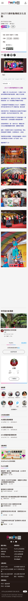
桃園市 (11, 35)
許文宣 (5, 515)
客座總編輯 (17, 559)
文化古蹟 (9, 38)
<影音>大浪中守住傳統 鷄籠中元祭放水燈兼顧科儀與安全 (14, 481)
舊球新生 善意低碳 (7, 489)
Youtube (16, 542)
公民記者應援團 (18, 554)
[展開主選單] (2, 2)
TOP (25, 591)
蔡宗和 (5, 484)
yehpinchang (11, 397)
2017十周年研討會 (19, 569)
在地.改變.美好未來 (19, 574)
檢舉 (13, 26)
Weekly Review (5, 556)
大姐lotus (17, 397)
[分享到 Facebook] (5, 55)
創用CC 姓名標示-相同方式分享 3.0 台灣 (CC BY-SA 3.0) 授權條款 (10, 48)
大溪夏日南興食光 (7, 427)
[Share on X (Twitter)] (8, 55)
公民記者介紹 (18, 556)
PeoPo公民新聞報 (19, 549)
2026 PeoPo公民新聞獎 (7, 570)
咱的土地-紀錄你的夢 (7, 574)
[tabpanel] (13, 348)
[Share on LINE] (11, 55)
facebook (11, 542)
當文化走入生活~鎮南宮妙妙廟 (11, 504)
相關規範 (3, 551)
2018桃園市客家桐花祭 (8, 435)
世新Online (6, 498)
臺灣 (7, 35)
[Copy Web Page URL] (14, 55)
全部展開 (13, 409)
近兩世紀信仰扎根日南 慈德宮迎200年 (13, 512)
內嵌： (4, 75)
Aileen (5, 474)
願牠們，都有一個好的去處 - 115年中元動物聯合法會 (13, 472)
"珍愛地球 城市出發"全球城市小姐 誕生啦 (13, 521)
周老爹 (5, 524)
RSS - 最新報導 (5, 584)
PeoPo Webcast (7, 491)
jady (3, 397)
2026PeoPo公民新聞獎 (8, 461)
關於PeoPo (4, 549)
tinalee (24, 397)
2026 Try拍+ (4, 567)
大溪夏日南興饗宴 (7, 420)
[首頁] (14, 3)
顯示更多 (8, 45)
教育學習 (16, 38)
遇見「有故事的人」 (19, 576)
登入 (19, 348)
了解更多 (13, 378)
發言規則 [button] (23, 343)
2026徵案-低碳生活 (19, 567)
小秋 (5, 332)
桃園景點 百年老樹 (10, 330)
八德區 (16, 35)
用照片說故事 (5, 576)
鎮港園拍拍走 (7, 506)
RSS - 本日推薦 (5, 586)
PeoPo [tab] (11, 343)
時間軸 (3, 554)
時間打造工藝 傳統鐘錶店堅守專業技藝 (14, 497)
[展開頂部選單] (25, 2)
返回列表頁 (13, 352)
